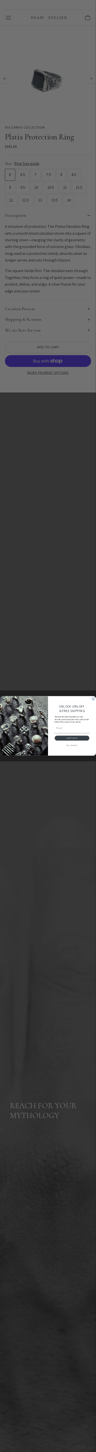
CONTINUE (72, 738)
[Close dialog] (93, 698)
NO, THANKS (72, 745)
